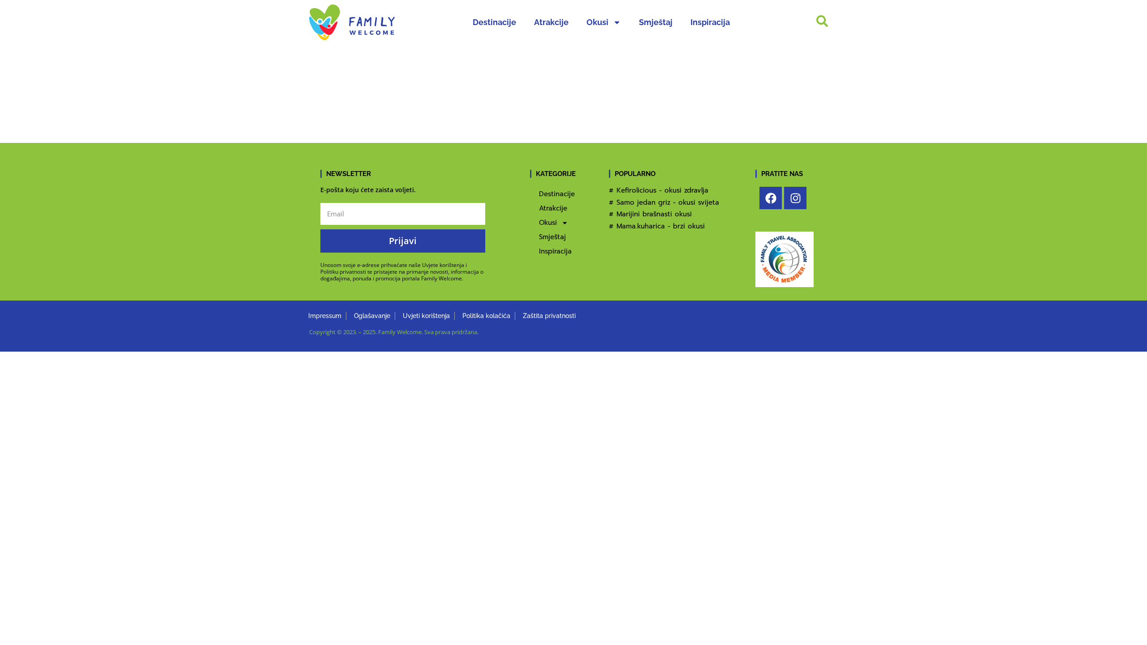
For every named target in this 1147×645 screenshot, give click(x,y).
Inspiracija (710, 22)
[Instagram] (795, 198)
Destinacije (494, 22)
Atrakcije (551, 22)
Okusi (597, 22)
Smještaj (656, 22)
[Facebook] (770, 198)
